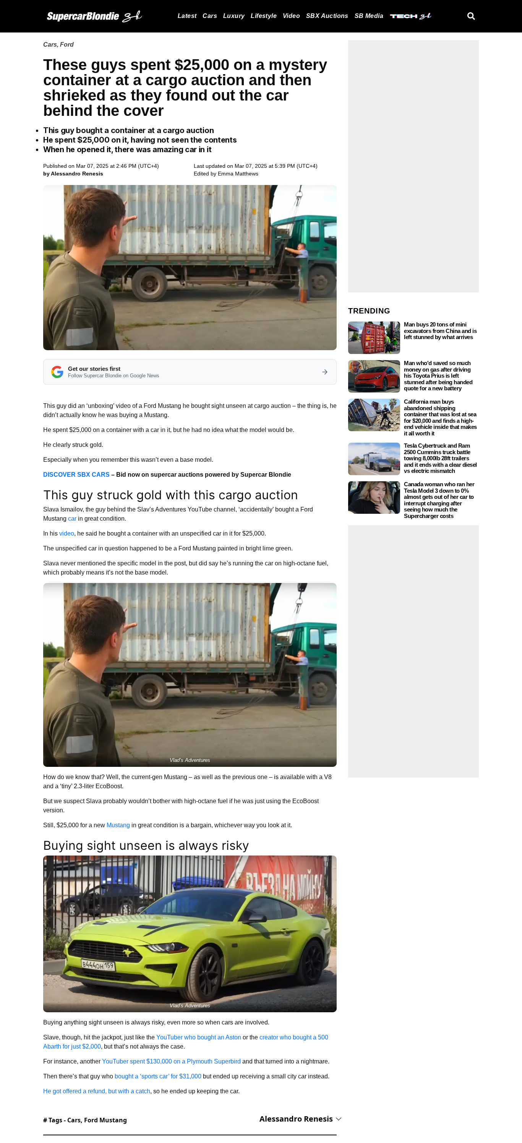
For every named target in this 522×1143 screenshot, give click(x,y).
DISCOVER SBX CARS (76, 474)
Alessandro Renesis (296, 1119)
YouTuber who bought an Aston (198, 1037)
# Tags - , (85, 1120)
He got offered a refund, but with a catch (96, 1091)
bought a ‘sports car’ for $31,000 (158, 1076)
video (66, 533)
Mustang (118, 825)
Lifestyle (264, 16)
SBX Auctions (327, 16)
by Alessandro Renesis (73, 173)
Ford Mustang (105, 1120)
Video (291, 16)
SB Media (369, 16)
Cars (210, 16)
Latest (187, 16)
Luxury (234, 16)
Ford (67, 44)
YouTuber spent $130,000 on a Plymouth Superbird (171, 1061)
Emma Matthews (238, 173)
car (72, 518)
